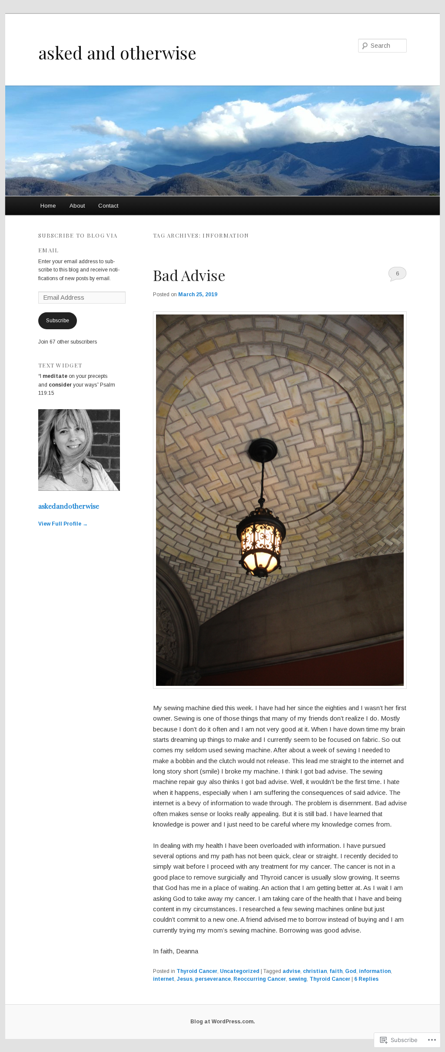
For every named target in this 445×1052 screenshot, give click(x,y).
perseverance (213, 979)
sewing (298, 979)
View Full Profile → (63, 524)
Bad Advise (189, 275)
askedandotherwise (68, 505)
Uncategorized (239, 971)
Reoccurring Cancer (259, 979)
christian (315, 971)
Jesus (185, 979)
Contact (108, 205)
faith (335, 971)
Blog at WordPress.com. (222, 1022)
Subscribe (57, 321)
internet (163, 979)
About (77, 205)
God (350, 971)
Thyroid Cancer (196, 971)
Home (48, 205)
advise (291, 971)
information (375, 971)
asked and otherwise (117, 52)
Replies (366, 979)
